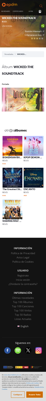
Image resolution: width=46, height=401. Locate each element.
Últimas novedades (23, 298)
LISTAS (31, 11)
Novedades (8, 54)
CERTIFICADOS (18, 11)
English (25, 326)
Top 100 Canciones (23, 306)
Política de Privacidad (23, 253)
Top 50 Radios (23, 314)
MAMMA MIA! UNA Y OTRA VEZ (21, 221)
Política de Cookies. (32, 383)
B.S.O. (5, 160)
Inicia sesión (41, 11)
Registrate (23, 275)
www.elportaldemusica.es (12, 375)
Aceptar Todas (35, 394)
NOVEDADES (5, 11)
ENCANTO (29, 189)
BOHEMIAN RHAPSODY (16, 157)
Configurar (17, 394)
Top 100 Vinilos (23, 310)
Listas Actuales (23, 319)
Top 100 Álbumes (23, 302)
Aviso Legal (23, 257)
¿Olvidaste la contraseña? (23, 284)
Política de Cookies (23, 261)
